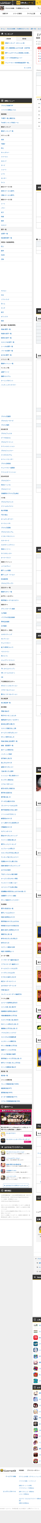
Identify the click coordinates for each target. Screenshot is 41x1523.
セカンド (4, 161)
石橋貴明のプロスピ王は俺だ (10, 493)
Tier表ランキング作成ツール (10, 122)
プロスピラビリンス (7, 502)
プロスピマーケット (7, 442)
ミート (3, 204)
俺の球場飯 (4, 510)
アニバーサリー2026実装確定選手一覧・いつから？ (18, 63)
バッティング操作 (6, 754)
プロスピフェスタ (6, 433)
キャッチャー (5, 152)
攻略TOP (5, 13)
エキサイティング (6, 634)
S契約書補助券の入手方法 (9, 1015)
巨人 (2, 246)
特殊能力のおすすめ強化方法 (10, 926)
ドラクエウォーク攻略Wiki (26, 1488)
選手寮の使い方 (6, 797)
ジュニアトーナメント (8, 660)
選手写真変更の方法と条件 (9, 810)
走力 (2, 212)
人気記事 (8, 39)
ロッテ (3, 308)
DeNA (3, 255)
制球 (2, 221)
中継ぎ (3, 144)
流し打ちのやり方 (6, 763)
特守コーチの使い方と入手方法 (10, 1063)
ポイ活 (12, 2)
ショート (4, 169)
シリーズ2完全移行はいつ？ (13, 58)
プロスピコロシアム (7, 532)
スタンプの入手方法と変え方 (10, 853)
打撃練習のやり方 (6, 827)
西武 (2, 321)
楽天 (2, 312)
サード (3, 165)
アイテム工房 (31, 13)
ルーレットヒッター (7, 459)
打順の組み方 (5, 990)
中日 (2, 295)
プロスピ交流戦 (6, 528)
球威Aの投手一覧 (6, 333)
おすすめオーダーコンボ (8, 986)
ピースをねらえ (6, 438)
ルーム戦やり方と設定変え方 (10, 823)
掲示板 (24, 39)
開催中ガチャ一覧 (6, 592)
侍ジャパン (4, 656)
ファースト (4, 157)
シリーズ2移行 (17, 13)
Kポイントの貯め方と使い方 (9, 1024)
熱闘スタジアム (6, 376)
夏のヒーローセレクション (9, 694)
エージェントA (5, 523)
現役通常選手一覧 (6, 238)
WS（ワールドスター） (8, 673)
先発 (2, 139)
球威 (2, 216)
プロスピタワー (6, 480)
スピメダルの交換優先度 (8, 1037)
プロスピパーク (6, 489)
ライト (3, 182)
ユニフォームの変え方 (8, 848)
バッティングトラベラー (8, 385)
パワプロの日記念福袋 (8, 617)
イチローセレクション (8, 690)
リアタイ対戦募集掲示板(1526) (10, 1101)
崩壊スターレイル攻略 (25, 1485)
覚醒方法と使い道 (6, 934)
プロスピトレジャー (7, 450)
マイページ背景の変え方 (8, 840)
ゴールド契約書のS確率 (8, 1054)
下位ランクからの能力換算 (9, 874)
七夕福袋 (4, 613)
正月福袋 (4, 626)
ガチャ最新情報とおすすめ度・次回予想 (17, 48)
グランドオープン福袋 (8, 609)
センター (4, 178)
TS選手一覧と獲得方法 (8, 118)
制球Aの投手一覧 (6, 338)
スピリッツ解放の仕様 (8, 947)
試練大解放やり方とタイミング (10, 866)
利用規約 (21, 1470)
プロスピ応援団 (6, 416)
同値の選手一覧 (6, 329)
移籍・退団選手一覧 (7, 745)
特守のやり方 (5, 943)
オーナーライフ (6, 558)
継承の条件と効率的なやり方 (10, 930)
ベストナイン (5, 651)
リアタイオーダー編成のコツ (10, 964)
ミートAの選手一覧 (7, 346)
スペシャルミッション (8, 446)
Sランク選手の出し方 (7, 737)
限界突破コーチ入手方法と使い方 (11, 1058)
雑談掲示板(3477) (6, 1088)
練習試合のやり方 (6, 818)
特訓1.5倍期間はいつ (7, 951)
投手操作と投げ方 (6, 758)
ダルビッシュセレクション (9, 686)
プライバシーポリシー (33, 1470)
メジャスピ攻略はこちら (8, 110)
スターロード (5, 540)
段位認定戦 (4, 579)
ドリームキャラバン (7, 506)
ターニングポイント (7, 380)
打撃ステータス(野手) (7, 195)
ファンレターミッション (8, 472)
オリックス (4, 316)
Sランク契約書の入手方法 (9, 1045)
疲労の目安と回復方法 (8, 788)
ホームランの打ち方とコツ (9, 733)
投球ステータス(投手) (7, 191)
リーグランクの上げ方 (8, 973)
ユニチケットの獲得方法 (8, 1041)
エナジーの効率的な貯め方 (9, 1003)
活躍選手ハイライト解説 (8, 896)
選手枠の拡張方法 (6, 793)
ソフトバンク (5, 299)
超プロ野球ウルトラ (7, 647)
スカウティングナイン (8, 545)
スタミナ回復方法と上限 (8, 728)
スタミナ (4, 225)
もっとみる (27, 68)
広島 (2, 259)
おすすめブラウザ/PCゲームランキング (17, 1185)
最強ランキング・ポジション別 (14, 43)
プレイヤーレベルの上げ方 (9, 806)
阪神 (2, 251)
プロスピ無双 (5, 425)
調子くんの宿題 (6, 570)
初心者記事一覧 (6, 703)
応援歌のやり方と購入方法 (9, 861)
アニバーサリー (6, 643)
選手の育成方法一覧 (7, 908)
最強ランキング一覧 (7, 131)
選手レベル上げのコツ (8, 913)
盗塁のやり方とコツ (7, 767)
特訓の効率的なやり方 (8, 917)
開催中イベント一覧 (7, 363)
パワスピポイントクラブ (8, 1033)
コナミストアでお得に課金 (9, 887)
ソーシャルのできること (8, 814)
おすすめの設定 (6, 870)
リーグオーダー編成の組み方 (10, 960)
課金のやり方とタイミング (9, 836)
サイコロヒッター (6, 553)
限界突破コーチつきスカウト (10, 600)
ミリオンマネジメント (8, 536)
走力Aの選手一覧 (6, 355)
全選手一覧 (4, 234)
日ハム (3, 304)
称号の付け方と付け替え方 (9, 938)
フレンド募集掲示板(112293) (10, 1084)
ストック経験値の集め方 (8, 1067)
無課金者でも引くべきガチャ (10, 720)
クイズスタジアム (6, 455)
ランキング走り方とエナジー (10, 857)
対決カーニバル (6, 485)
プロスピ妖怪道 (6, 463)
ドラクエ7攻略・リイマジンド (27, 1481)
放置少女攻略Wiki (24, 1503)
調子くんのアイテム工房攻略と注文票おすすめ (18, 53)
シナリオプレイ (6, 566)
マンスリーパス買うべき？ (9, 883)
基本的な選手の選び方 (8, 724)
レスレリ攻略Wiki (24, 1494)
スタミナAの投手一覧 (7, 342)
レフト (3, 174)
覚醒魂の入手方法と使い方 (9, 1028)
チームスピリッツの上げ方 (9, 968)
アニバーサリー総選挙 (8, 468)
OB (2, 677)
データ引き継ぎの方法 (8, 801)
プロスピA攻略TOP (7, 105)
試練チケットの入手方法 (8, 1050)
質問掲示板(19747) (6, 1092)
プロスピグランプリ (7, 583)
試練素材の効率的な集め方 (9, 1011)
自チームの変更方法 (7, 750)
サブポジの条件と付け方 (8, 977)
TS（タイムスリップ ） (8, 669)
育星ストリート (6, 549)
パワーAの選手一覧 (7, 351)
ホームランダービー (7, 519)
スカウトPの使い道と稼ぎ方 (9, 1020)
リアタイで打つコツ (7, 784)
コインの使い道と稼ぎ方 (8, 1007)
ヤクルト (4, 291)
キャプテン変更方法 (7, 780)
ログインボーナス (6, 831)
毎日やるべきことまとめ (8, 715)
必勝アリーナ (5, 372)
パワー (3, 208)
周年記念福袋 (5, 622)
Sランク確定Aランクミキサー (10, 900)
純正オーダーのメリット (8, 981)
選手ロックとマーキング (8, 844)
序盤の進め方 (5, 711)
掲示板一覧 (4, 1075)
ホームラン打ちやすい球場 (9, 878)
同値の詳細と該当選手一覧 (9, 741)
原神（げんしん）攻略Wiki (26, 1492)
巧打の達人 (4, 515)
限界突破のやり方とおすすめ (10, 921)
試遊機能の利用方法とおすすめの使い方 (13, 891)
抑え (2, 148)
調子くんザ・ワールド (8, 575)
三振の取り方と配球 (7, 771)
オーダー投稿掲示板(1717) (9, 1097)
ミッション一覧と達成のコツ (10, 775)
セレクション (5, 639)
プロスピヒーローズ (7, 421)
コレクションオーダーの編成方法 (11, 994)
